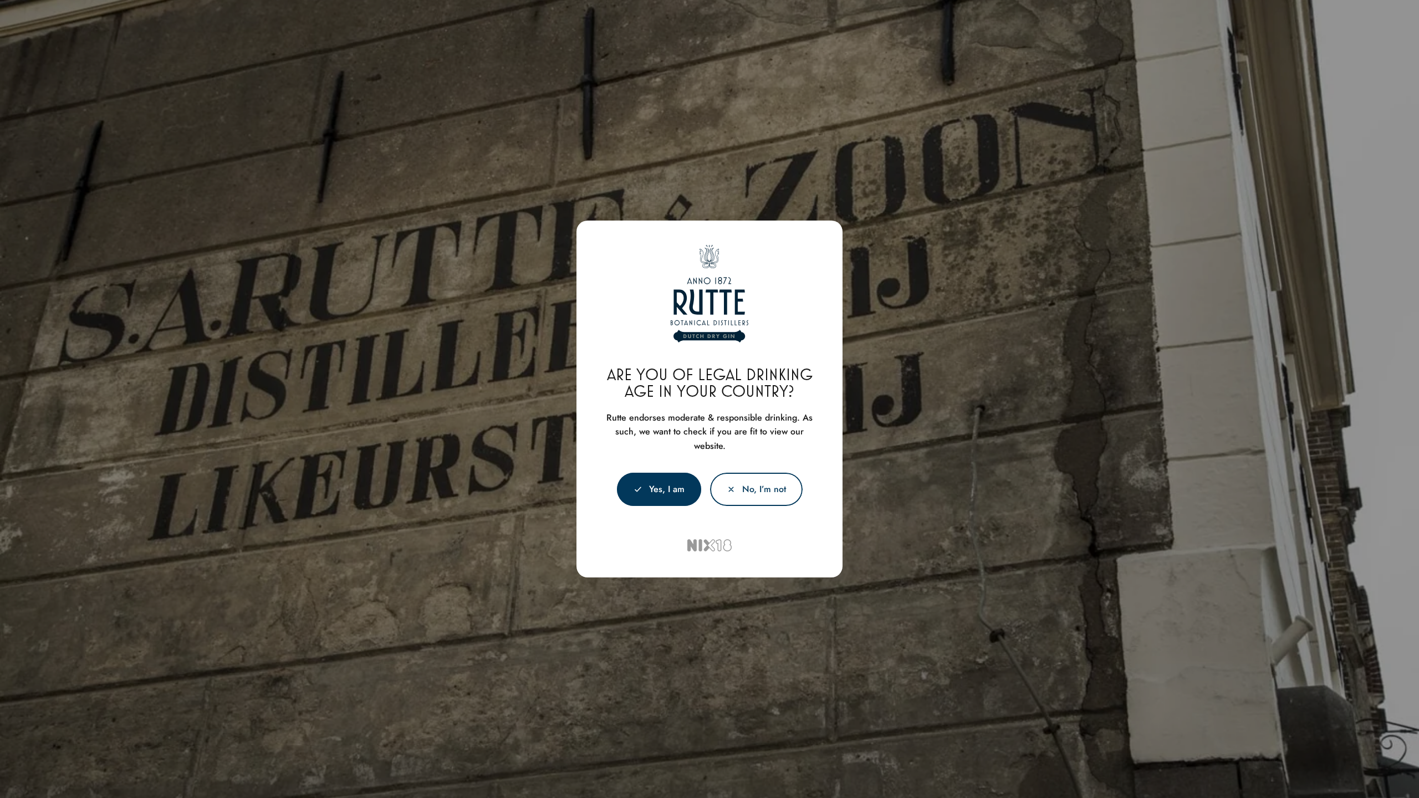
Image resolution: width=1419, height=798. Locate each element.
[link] (756, 489)
